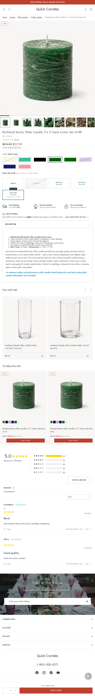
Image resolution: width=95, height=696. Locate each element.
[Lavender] (85, 160)
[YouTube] (58, 673)
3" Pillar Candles (36, 17)
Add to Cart (56, 691)
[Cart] (91, 9)
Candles (12, 17)
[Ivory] (9, 160)
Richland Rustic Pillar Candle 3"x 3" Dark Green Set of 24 (23, 430)
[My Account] (85, 9)
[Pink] (25, 167)
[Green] (70, 160)
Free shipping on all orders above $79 (47, 2)
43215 (29, 217)
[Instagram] (44, 673)
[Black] (40, 160)
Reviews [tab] (7, 488)
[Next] (91, 289)
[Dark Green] (55, 160)
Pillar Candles (23, 17)
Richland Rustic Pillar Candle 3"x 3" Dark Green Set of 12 (71, 430)
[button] (5, 122)
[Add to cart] (42, 356)
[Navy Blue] (9, 167)
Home (4, 17)
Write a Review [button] (79, 480)
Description (10, 224)
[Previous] (85, 289)
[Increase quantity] (15, 691)
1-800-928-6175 (47, 664)
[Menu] (3, 9)
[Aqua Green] (25, 160)
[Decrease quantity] (6, 691)
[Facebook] (37, 673)
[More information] (88, 217)
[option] (3, 422)
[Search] (9, 9)
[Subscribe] (86, 601)
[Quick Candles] (47, 9)
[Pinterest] (51, 673)
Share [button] (9, 529)
